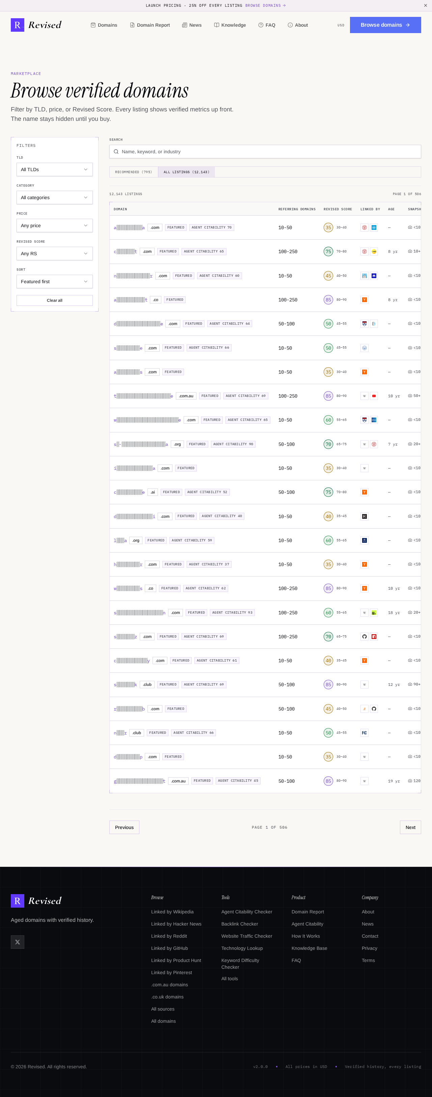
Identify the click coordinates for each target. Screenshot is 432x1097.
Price (22, 213)
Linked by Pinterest (171, 972)
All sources (162, 1009)
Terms (368, 960)
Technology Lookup (242, 948)
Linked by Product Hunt (176, 960)
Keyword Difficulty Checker (240, 964)
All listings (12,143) (187, 172)
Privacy (369, 948)
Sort (21, 269)
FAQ (270, 25)
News (195, 25)
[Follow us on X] (17, 942)
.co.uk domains (167, 996)
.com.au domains (169, 984)
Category (25, 185)
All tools (229, 978)
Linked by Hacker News (176, 924)
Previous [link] (124, 827)
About (301, 25)
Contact (370, 936)
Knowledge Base (309, 948)
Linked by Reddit (169, 936)
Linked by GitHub (169, 948)
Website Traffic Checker (246, 936)
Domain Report (153, 25)
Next (410, 827)
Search (116, 139)
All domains (163, 1021)
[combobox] (55, 169)
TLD (20, 157)
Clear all (54, 300)
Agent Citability (307, 924)
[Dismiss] (425, 5)
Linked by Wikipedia (172, 911)
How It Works (306, 936)
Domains (107, 25)
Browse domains (263, 5)
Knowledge (233, 25)
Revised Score (31, 241)
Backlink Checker (239, 924)
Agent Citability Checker (246, 911)
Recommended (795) (134, 172)
